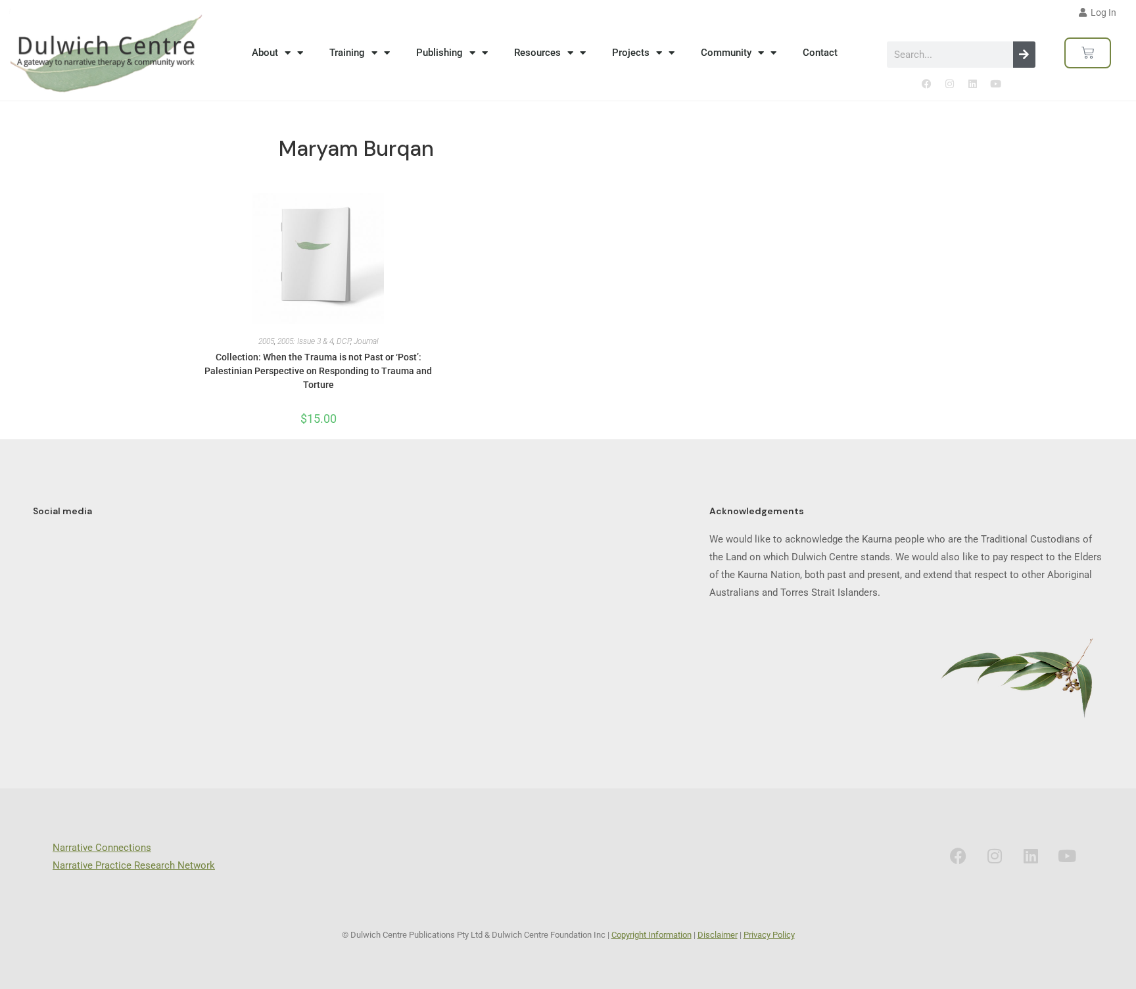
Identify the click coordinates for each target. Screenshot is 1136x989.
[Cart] (1087, 52)
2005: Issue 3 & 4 (305, 341)
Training (347, 53)
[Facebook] (926, 84)
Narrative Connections (102, 848)
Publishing (439, 53)
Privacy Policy (769, 935)
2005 (266, 341)
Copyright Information (651, 935)
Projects (631, 53)
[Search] (1024, 54)
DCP (343, 341)
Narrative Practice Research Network (134, 865)
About (265, 53)
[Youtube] (995, 84)
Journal (366, 341)
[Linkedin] (972, 84)
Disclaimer (718, 935)
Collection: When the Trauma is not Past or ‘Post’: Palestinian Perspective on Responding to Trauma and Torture (318, 371)
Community (726, 53)
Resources (537, 53)
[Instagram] (949, 84)
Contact (820, 53)
